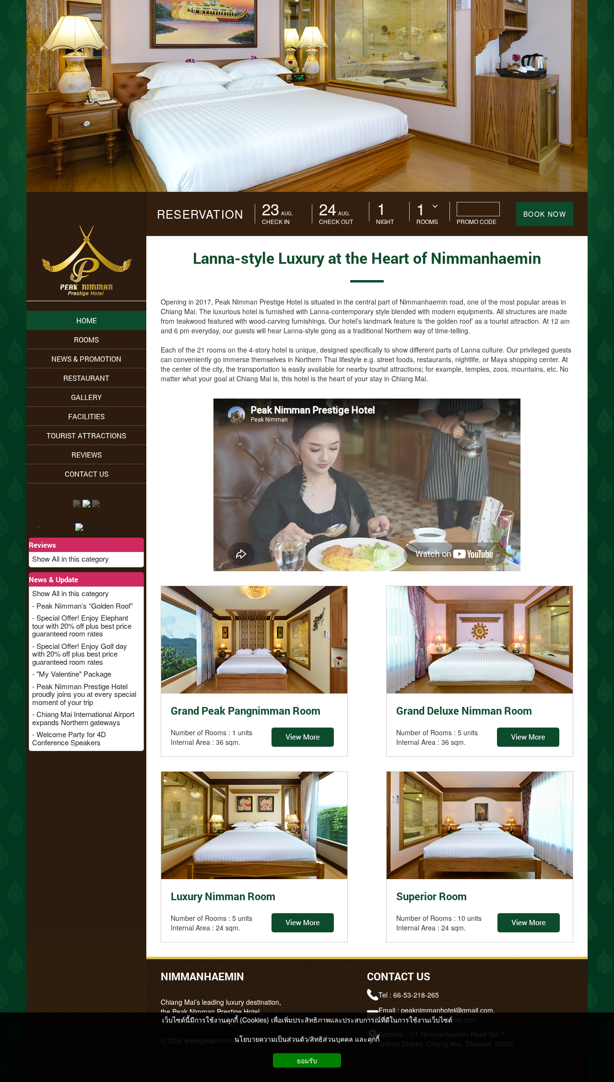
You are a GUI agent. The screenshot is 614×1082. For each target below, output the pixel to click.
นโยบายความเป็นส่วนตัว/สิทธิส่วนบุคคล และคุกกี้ (307, 1039)
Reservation (200, 214)
